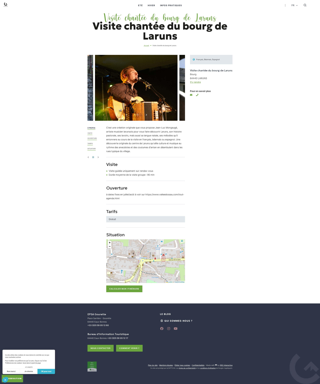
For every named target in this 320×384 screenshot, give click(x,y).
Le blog (165, 314)
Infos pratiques (171, 5)
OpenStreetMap (179, 282)
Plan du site (153, 365)
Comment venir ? (129, 348)
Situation (92, 149)
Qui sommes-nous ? (178, 321)
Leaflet (170, 282)
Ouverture (92, 138)
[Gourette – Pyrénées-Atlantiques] (8, 7)
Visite (90, 133)
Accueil (146, 45)
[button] (146, 115)
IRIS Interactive (226, 365)
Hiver (151, 5)
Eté (140, 5)
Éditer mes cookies (182, 365)
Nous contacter (100, 348)
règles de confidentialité (187, 368)
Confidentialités (198, 365)
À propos (91, 128)
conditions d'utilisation (208, 368)
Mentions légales (166, 365)
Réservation (14, 378)
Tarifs (90, 143)
